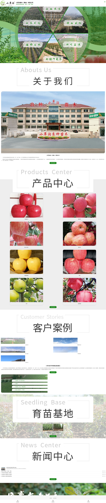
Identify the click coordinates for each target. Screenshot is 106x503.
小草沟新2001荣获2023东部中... (6, 474)
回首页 (51, 498)
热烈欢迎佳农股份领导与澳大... (11, 467)
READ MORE (53, 372)
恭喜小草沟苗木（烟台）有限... (6, 471)
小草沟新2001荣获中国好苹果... (6, 476)
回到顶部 (54, 498)
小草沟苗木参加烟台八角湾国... (6, 472)
